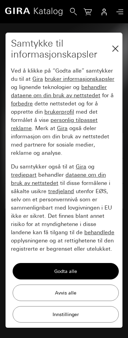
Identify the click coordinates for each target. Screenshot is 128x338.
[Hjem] (37, 11)
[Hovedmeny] (118, 12)
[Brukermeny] (104, 11)
